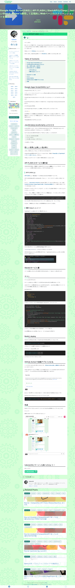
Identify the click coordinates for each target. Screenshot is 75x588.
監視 (55, 556)
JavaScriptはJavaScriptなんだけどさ (35, 64)
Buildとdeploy (30, 78)
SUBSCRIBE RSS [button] (14, 117)
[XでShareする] (28, 587)
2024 (12, 88)
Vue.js (52, 493)
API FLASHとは (32, 70)
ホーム (24, 31)
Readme (44, 53)
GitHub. (46, 582)
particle (26, 543)
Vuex (64, 493)
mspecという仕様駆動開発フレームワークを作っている (14, 57)
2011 (14, 97)
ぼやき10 (16, 126)
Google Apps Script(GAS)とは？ (34, 62)
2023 (16, 88)
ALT (26, 261)
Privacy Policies (45, 584)
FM (70, 1)
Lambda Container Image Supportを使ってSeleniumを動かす (39, 184)
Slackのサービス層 (31, 74)
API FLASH (27, 175)
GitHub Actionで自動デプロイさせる (35, 79)
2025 (16, 86)
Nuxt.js (39, 493)
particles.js (38, 543)
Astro (39, 569)
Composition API (46, 493)
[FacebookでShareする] (9, 587)
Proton (32, 543)
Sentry (45, 556)
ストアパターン (27, 495)
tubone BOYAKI (34, 584)
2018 (12, 95)
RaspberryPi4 (14, 143)
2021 (16, 90)
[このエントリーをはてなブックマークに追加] (47, 587)
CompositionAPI (57, 510)
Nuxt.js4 (16, 149)
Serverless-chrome (34, 182)
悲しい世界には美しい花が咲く (34, 66)
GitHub (33, 51)
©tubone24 (29, 584)
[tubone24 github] (12, 44)
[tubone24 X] (14, 44)
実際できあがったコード (34, 71)
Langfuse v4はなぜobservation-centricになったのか (13, 73)
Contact (60, 1)
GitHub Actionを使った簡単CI (52, 365)
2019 (16, 93)
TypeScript (58, 493)
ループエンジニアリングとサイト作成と (14, 52)
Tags (51, 1)
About (55, 1)
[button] (14, 105)
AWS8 (14, 130)
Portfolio (66, 1)
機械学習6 (16, 134)
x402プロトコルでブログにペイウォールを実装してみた (14, 67)
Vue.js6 (14, 136)
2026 (12, 86)
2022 (12, 90)
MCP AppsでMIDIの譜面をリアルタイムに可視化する (14, 78)
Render (50, 569)
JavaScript (29, 31)
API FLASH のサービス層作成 (33, 67)
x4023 (15, 151)
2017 (16, 95)
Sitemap (50, 584)
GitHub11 (11, 126)
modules (55, 524)
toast (63, 510)
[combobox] (14, 113)
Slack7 (11, 134)
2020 (12, 93)
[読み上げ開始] (25, 37)
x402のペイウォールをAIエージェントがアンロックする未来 (14, 62)
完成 (28, 81)
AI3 (11, 151)
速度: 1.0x (27, 37)
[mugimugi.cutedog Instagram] (16, 44)
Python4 (11, 149)
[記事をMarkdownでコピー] (10, 17)
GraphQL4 (14, 147)
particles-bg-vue (57, 541)
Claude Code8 (14, 128)
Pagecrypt (44, 569)
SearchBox (14, 110)
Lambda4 (14, 145)
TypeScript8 (14, 132)
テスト (28, 76)
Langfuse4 (14, 141)
